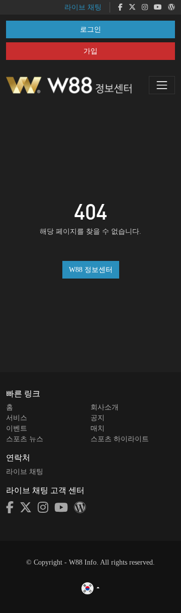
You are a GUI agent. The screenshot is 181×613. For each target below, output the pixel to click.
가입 (90, 51)
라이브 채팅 (83, 7)
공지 (97, 418)
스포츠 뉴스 (24, 439)
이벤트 (16, 428)
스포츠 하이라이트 (119, 439)
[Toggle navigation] (162, 85)
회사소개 (104, 407)
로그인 (90, 29)
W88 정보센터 (91, 270)
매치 (97, 428)
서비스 (16, 418)
